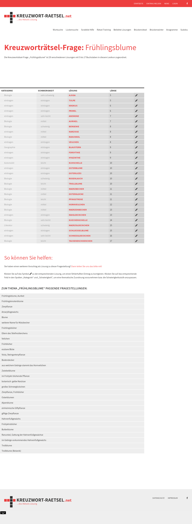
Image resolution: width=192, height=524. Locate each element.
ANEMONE (74, 116)
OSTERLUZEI (75, 173)
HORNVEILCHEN (77, 204)
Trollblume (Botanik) (11, 450)
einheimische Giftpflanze (13, 408)
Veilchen (6, 338)
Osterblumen (8, 397)
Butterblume (7, 429)
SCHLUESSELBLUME (79, 230)
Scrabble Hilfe (87, 29)
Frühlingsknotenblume (12, 301)
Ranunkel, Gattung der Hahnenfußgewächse (22, 434)
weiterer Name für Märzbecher (16, 322)
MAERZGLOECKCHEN (79, 225)
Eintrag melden (153, 3)
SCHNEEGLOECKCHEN (80, 235)
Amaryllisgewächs (10, 311)
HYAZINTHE (74, 157)
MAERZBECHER (76, 188)
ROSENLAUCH (76, 178)
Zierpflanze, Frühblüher (13, 392)
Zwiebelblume (8, 370)
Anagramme (172, 29)
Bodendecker (8, 360)
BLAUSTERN (75, 147)
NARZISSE (74, 131)
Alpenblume (7, 402)
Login (175, 3)
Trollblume (7, 445)
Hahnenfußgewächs (11, 418)
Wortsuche (58, 29)
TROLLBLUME (75, 183)
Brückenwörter (156, 29)
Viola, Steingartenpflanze (13, 354)
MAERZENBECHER (78, 209)
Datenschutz (159, 498)
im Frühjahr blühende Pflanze (16, 376)
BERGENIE (74, 126)
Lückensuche (72, 29)
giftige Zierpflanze (10, 413)
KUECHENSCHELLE (78, 220)
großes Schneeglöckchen (13, 386)
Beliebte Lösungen (122, 29)
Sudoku (184, 29)
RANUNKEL (74, 136)
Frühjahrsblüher (9, 424)
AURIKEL (73, 121)
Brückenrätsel (140, 29)
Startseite (138, 3)
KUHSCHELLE (75, 162)
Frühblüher (7, 343)
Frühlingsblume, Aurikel (13, 295)
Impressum (173, 498)
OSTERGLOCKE (76, 194)
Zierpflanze (7, 306)
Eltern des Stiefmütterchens (15, 333)
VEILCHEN (74, 142)
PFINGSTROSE (76, 199)
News (166, 3)
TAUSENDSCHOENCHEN (80, 240)
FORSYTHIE (74, 152)
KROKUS (73, 105)
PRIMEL (72, 110)
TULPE (72, 100)
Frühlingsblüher (9, 327)
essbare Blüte (8, 349)
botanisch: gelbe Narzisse (14, 381)
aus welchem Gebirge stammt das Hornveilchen (24, 365)
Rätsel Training (104, 29)
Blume (5, 317)
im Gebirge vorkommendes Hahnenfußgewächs (24, 440)
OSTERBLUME (76, 168)
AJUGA (72, 95)
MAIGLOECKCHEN (77, 214)
